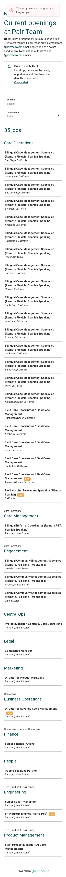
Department (13, 112)
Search (11, 99)
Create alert (21, 82)
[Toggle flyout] (59, 115)
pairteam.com (14, 47)
